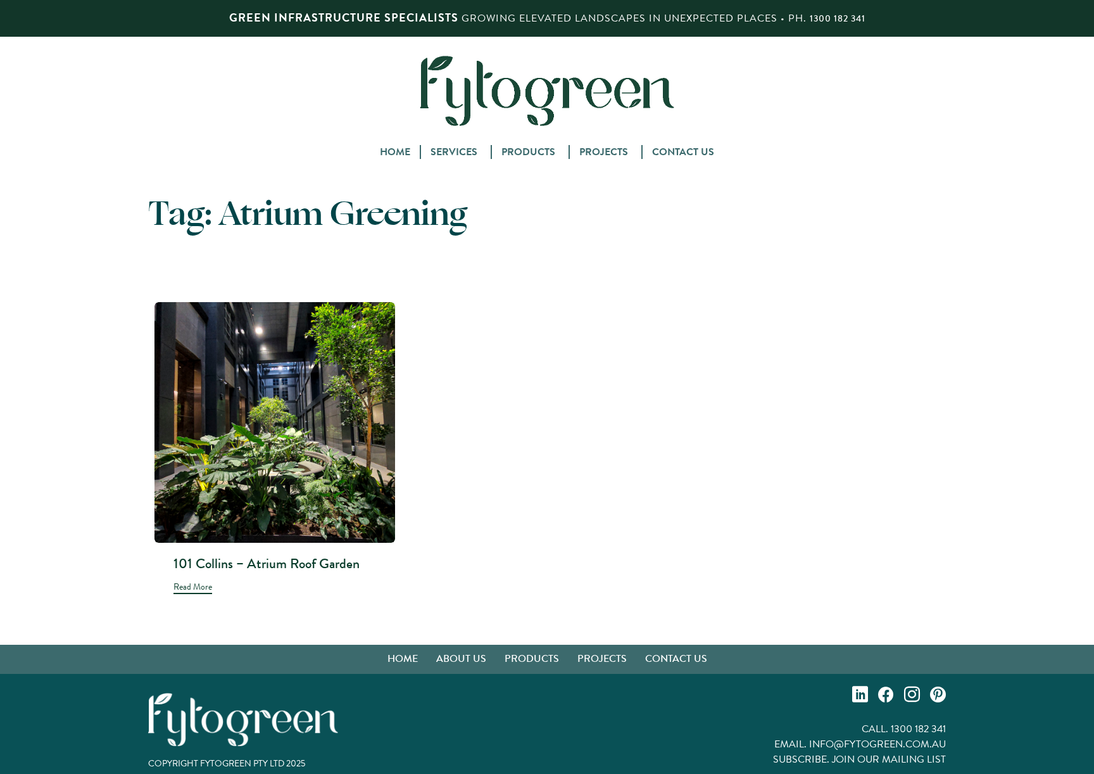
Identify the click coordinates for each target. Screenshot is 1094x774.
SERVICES (454, 152)
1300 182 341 (837, 18)
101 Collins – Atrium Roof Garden (266, 563)
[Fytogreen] (547, 90)
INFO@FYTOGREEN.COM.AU (877, 744)
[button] (192, 588)
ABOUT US (461, 658)
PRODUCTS (528, 152)
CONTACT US (683, 152)
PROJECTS (603, 152)
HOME (395, 152)
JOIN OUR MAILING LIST (889, 759)
